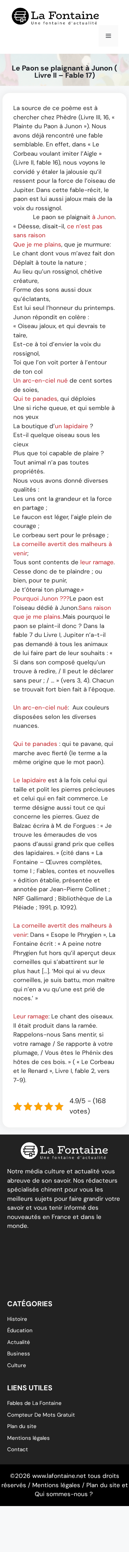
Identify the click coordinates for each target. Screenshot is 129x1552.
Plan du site (22, 1426)
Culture (16, 1365)
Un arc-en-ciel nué (40, 380)
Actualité (18, 1342)
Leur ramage (30, 1016)
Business (18, 1353)
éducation (20, 1330)
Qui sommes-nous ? (64, 1494)
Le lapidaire (29, 780)
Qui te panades (35, 399)
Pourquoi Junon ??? (41, 598)
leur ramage (97, 562)
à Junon (103, 217)
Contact (17, 1449)
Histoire (17, 1319)
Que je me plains (37, 244)
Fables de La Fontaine (34, 1403)
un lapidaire (71, 426)
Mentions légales (28, 1438)
